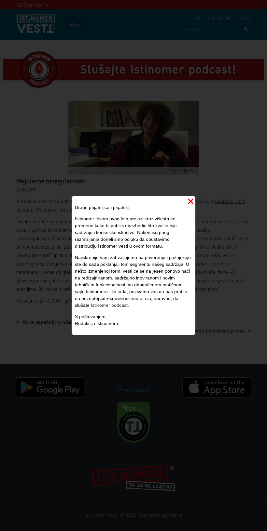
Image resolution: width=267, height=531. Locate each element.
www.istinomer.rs (131, 298)
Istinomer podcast (109, 305)
